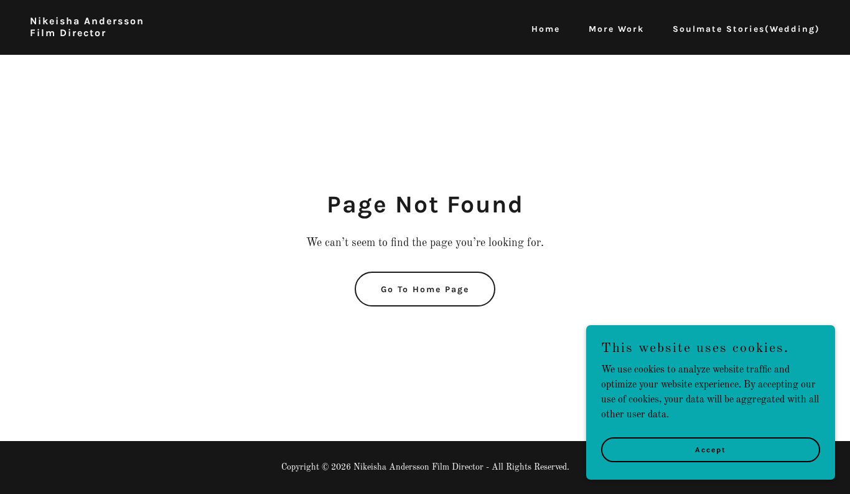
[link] (87, 34)
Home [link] (545, 29)
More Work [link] (616, 29)
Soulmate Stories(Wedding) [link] (746, 29)
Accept (710, 449)
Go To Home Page (425, 289)
